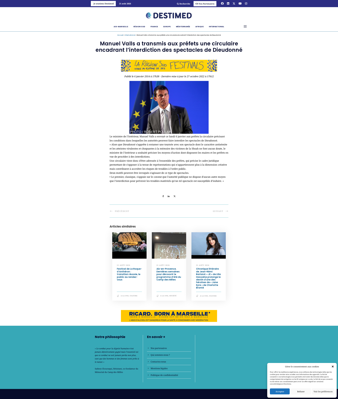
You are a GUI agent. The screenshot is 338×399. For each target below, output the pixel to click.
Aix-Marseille (121, 26)
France (154, 26)
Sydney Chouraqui (103, 368)
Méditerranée (183, 26)
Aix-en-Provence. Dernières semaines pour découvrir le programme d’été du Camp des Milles (168, 274)
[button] (332, 366)
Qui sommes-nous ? (160, 354)
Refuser (301, 391)
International (216, 26)
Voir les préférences (323, 391)
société (173, 296)
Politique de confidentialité (164, 375)
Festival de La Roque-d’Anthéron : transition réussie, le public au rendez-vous (129, 274)
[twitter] (234, 3)
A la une (125, 296)
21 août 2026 (123, 265)
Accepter (280, 391)
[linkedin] (228, 3)
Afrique (199, 26)
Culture (133, 296)
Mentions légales (159, 368)
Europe (167, 26)
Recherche (184, 3)
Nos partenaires (159, 348)
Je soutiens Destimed (103, 3)
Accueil (120, 35)
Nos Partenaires (206, 3)
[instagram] (246, 3)
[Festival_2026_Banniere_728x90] (169, 65)
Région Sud (139, 26)
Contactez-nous (158, 361)
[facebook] (222, 3)
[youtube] (240, 3)
